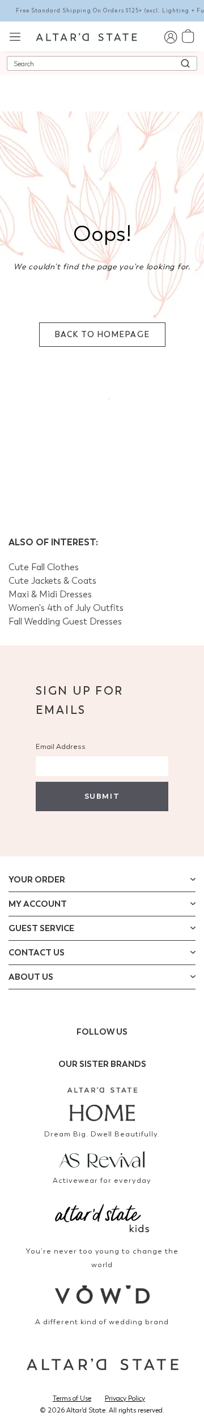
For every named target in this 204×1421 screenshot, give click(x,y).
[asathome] (102, 1104)
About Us (30, 977)
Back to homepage (102, 334)
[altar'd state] (86, 36)
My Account (37, 904)
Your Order (36, 880)
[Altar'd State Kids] (102, 1217)
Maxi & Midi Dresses (50, 594)
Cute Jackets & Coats (52, 580)
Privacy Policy (125, 1398)
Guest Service (41, 928)
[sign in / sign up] (170, 36)
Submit (102, 796)
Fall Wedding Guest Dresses (65, 621)
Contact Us (36, 953)
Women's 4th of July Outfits (66, 607)
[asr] (102, 1158)
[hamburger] (15, 36)
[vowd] (102, 1294)
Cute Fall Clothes (43, 567)
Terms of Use (72, 1398)
